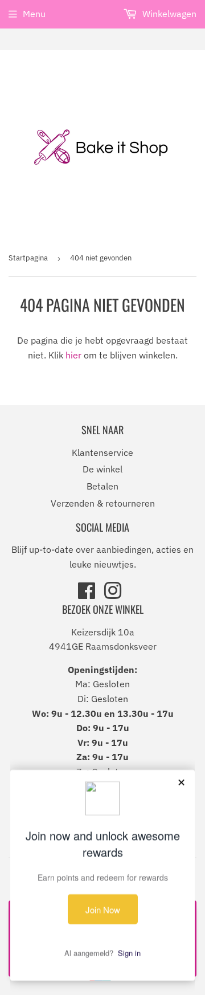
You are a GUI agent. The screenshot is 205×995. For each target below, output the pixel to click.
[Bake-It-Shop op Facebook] (86, 594)
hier (73, 355)
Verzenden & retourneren (103, 503)
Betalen (102, 486)
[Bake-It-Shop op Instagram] (113, 594)
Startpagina (28, 258)
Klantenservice (102, 452)
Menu (34, 13)
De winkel (102, 469)
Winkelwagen (168, 13)
